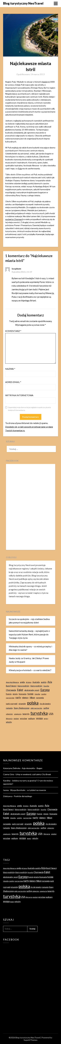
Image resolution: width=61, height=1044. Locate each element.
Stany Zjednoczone (21, 708)
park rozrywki (11, 704)
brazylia (46, 686)
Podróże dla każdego (23, 796)
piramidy (22, 704)
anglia (22, 682)
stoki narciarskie (36, 708)
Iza (13, 268)
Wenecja (9, 718)
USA (51, 713)
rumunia (9, 708)
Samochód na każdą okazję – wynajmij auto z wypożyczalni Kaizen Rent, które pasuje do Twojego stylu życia (29, 634)
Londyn (43, 694)
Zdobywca (7, 796)
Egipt (20, 689)
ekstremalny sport (31, 690)
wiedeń (16, 718)
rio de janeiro (45, 704)
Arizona (28, 682)
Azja (50, 682)
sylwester (9, 714)
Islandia (37, 694)
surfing (46, 708)
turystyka (39, 712)
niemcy (25, 697)
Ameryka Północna (12, 682)
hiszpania (22, 694)
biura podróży (23, 686)
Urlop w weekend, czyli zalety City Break (33, 774)
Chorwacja (11, 690)
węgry (46, 718)
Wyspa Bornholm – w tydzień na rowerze (28, 790)
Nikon (32, 697)
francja (8, 694)
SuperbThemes (30, 1040)
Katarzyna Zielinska (11, 768)
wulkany (31, 718)
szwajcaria (17, 714)
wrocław (23, 718)
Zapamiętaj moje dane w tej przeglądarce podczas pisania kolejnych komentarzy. (29, 408)
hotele (30, 694)
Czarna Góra (8, 774)
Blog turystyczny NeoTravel (23, 3)
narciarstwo (10, 698)
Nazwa (10, 368)
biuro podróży (36, 686)
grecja (15, 694)
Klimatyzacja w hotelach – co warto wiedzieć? (30, 670)
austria (43, 682)
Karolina (6, 780)
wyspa (39, 718)
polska (33, 702)
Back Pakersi (11, 686)
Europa (45, 689)
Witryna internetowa (19, 395)
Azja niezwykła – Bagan (32, 768)
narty (18, 697)
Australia (36, 682)
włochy (9, 722)
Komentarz (13, 331)
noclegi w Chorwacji (14, 219)
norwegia (40, 698)
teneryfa (26, 714)
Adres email (13, 382)
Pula (20, 168)
